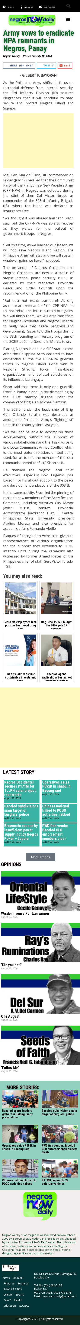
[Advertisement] (38, 140)
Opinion (18, 1278)
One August (10, 1016)
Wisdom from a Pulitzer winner (25, 913)
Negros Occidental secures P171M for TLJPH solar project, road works (20, 788)
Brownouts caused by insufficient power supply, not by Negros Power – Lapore (21, 832)
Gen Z (7, 1300)
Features (9, 1283)
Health (18, 1300)
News (6, 1278)
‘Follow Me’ (10, 1067)
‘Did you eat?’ (11, 965)
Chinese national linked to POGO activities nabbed (56, 810)
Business (22, 1283)
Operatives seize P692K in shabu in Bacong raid (56, 786)
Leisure (8, 1294)
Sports (20, 1294)
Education (10, 1305)
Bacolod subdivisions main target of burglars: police (21, 810)
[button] (68, 6)
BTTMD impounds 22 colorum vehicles (55, 1182)
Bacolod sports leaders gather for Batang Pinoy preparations (17, 1114)
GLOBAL (24, 1305)
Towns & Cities (13, 1289)
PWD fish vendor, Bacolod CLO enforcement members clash (55, 832)
